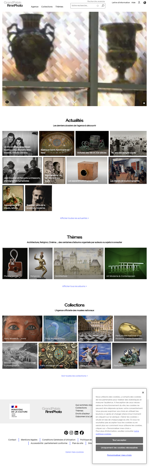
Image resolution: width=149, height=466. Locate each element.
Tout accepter (119, 440)
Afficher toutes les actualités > (74, 218)
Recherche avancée (96, 1)
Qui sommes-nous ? (85, 405)
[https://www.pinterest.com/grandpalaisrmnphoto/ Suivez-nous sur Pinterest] (66, 433)
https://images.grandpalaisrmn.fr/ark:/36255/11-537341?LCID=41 (5, 102)
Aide (133, 2)
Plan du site (77, 443)
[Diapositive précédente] (6, 59)
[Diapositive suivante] (143, 59)
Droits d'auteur (83, 414)
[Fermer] (143, 392)
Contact (12, 440)
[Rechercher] (102, 5)
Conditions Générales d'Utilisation (58, 440)
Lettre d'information (121, 2)
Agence (34, 7)
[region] (119, 426)
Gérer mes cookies (74, 452)
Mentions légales (29, 440)
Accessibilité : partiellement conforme (49, 443)
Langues (145, 2)
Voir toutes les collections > (74, 376)
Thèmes (59, 7)
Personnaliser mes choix (119, 455)
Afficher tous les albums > (74, 286)
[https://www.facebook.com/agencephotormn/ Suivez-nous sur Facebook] (82, 433)
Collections (47, 7)
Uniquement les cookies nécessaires (119, 448)
